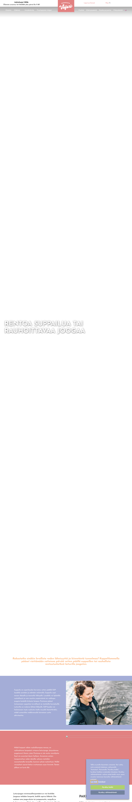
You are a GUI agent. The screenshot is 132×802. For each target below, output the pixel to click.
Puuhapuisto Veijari (44, 10)
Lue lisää (94, 782)
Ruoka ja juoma (105, 10)
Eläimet (17, 10)
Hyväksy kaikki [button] (107, 787)
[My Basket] (122, 3)
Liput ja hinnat (89, 3)
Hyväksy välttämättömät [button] (107, 792)
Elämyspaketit (91, 10)
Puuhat (81, 10)
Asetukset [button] (101, 782)
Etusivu (8, 10)
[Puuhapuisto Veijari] (66, 12)
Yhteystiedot (118, 10)
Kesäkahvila (29, 10)
